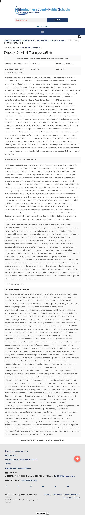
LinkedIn (56, 486)
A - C (22, 48)
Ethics (77, 497)
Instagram (31, 486)
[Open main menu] (42, 32)
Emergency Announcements (16, 451)
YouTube (43, 486)
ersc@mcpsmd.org (29, 480)
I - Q (34, 48)
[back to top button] (77, 459)
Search (57, 20)
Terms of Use (56, 495)
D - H (28, 48)
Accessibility (68, 497)
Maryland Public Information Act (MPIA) (21, 460)
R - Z (39, 48)
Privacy (47, 495)
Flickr (68, 486)
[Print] (79, 37)
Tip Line (8, 464)
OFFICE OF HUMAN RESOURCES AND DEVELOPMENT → (27, 40)
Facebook (6, 486)
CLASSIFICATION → (58, 40)
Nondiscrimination (71, 495)
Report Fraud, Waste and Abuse (18, 468)
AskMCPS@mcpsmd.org (65, 476)
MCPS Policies (10, 455)
